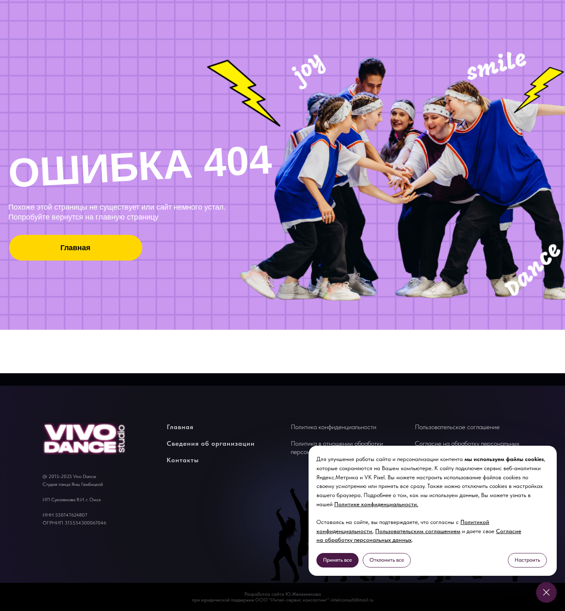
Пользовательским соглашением (417, 531)
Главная (180, 427)
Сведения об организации (211, 443)
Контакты (183, 460)
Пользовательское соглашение (457, 427)
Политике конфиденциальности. (376, 504)
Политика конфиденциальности (333, 427)
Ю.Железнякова (303, 594)
